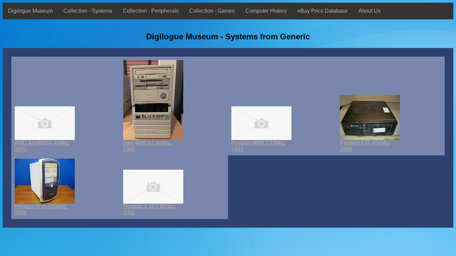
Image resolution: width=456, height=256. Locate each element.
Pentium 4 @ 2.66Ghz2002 (149, 209)
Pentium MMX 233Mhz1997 (258, 146)
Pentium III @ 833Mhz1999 (41, 209)
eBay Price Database (322, 11)
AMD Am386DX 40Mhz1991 (42, 146)
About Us (370, 11)
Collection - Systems (87, 11)
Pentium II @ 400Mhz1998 (365, 146)
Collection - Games (212, 11)
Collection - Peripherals (151, 11)
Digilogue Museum (30, 11)
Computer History (266, 11)
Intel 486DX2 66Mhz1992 (147, 146)
